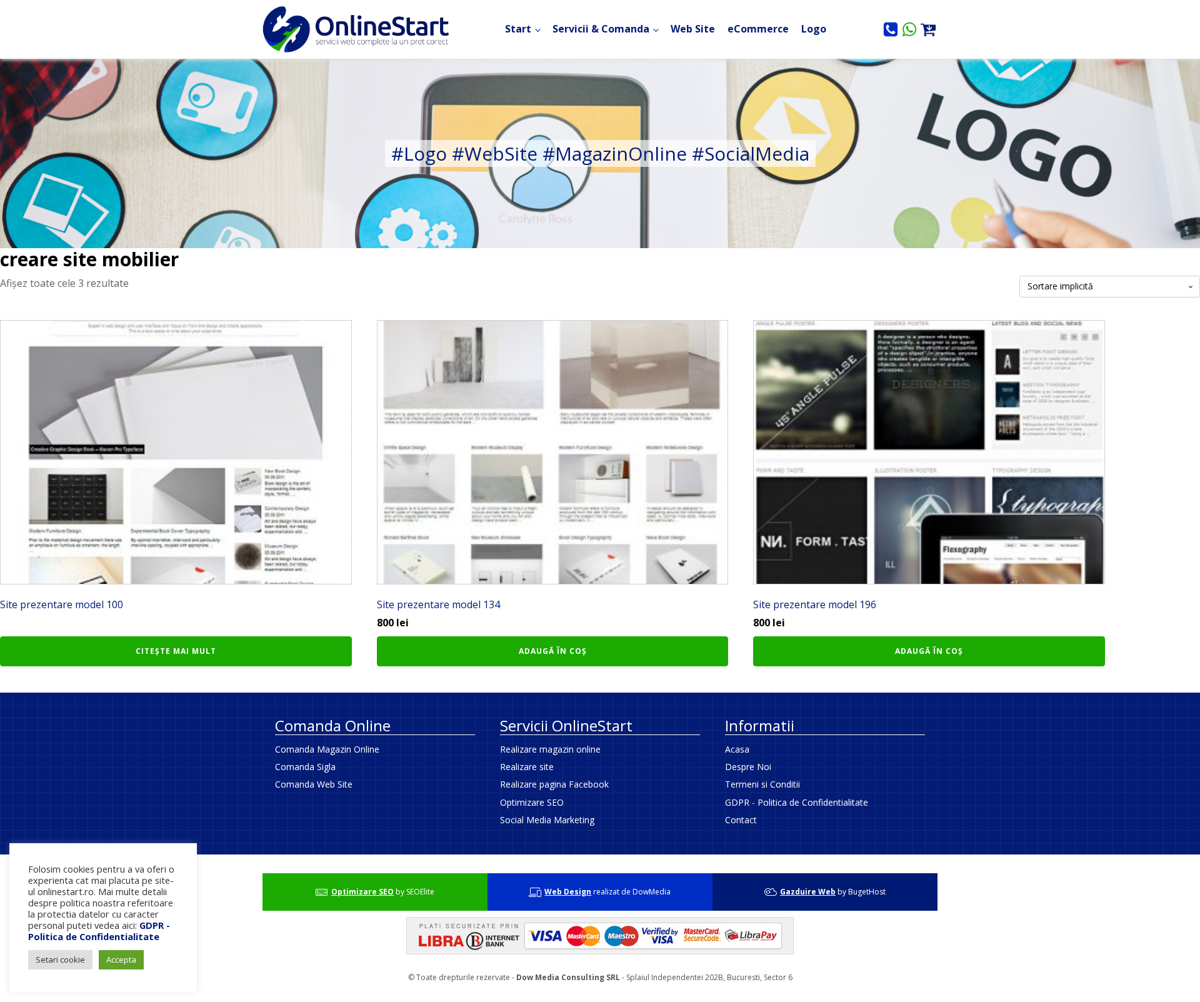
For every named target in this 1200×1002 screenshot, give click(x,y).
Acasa (737, 749)
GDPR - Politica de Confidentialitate (796, 802)
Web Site (693, 29)
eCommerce (758, 29)
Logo (813, 29)
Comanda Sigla (305, 767)
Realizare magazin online (550, 749)
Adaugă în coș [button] (553, 651)
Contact (741, 820)
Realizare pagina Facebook (554, 784)
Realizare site (527, 767)
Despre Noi (748, 767)
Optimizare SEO (532, 802)
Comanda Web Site (313, 784)
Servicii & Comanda (600, 29)
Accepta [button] (121, 959)
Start (518, 29)
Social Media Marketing (547, 820)
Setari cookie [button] (60, 959)
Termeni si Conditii (762, 784)
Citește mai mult (176, 651)
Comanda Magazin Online (327, 749)
